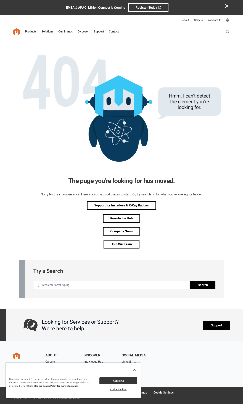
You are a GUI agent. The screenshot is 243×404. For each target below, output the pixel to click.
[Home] (16, 31)
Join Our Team (121, 244)
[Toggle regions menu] (227, 20)
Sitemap (141, 392)
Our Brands (65, 31)
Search (203, 285)
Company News (121, 231)
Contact (114, 31)
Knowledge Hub (121, 218)
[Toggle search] (227, 31)
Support (216, 325)
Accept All (118, 381)
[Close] (134, 370)
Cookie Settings (164, 392)
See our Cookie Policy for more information (56, 386)
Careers (198, 20)
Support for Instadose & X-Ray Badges (121, 205)
